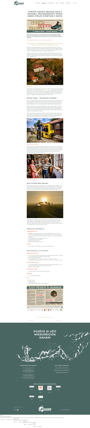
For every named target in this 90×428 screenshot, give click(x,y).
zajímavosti (47, 317)
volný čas (38, 317)
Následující (59, 320)
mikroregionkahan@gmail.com (28, 374)
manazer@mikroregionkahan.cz (28, 370)
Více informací (86, 419)
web (32, 389)
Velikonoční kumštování (47, 89)
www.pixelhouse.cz (66, 409)
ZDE (45, 152)
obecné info (43, 317)
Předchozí (31, 320)
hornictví (51, 317)
